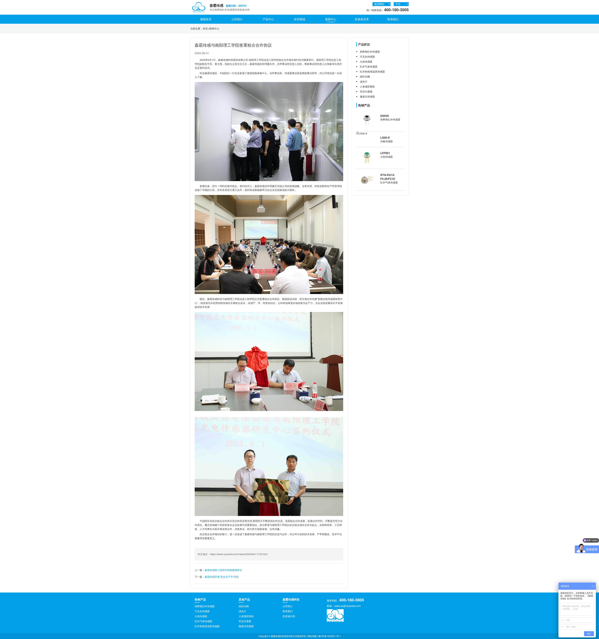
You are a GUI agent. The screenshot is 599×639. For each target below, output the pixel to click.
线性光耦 (244, 606)
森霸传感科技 (291, 599)
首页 (205, 28)
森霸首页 (206, 19)
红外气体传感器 (203, 621)
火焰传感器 (201, 616)
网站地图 (312, 636)
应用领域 (299, 19)
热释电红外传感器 (205, 606)
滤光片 (242, 611)
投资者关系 (362, 19)
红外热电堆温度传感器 (207, 626)
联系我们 (393, 19)
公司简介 (237, 19)
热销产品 (200, 599)
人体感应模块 (246, 616)
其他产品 (244, 599)
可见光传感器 (202, 611)
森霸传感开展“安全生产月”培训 (222, 576)
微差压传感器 (246, 626)
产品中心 (268, 19)
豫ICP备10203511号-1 (329, 636)
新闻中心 (330, 19)
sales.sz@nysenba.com (347, 606)
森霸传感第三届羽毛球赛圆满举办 (223, 570)
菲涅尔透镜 (245, 621)
